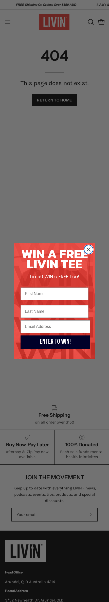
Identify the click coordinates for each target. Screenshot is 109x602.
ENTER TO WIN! (55, 342)
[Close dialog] (88, 249)
